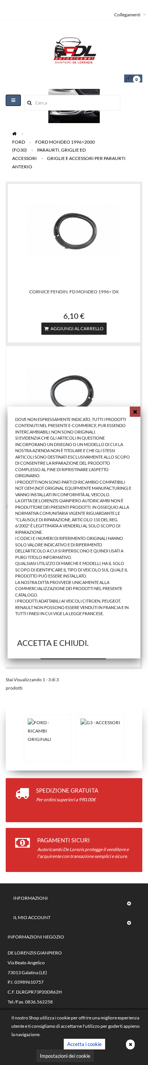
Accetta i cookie (84, 1044)
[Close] (135, 412)
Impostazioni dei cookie (65, 1056)
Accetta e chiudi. (52, 642)
